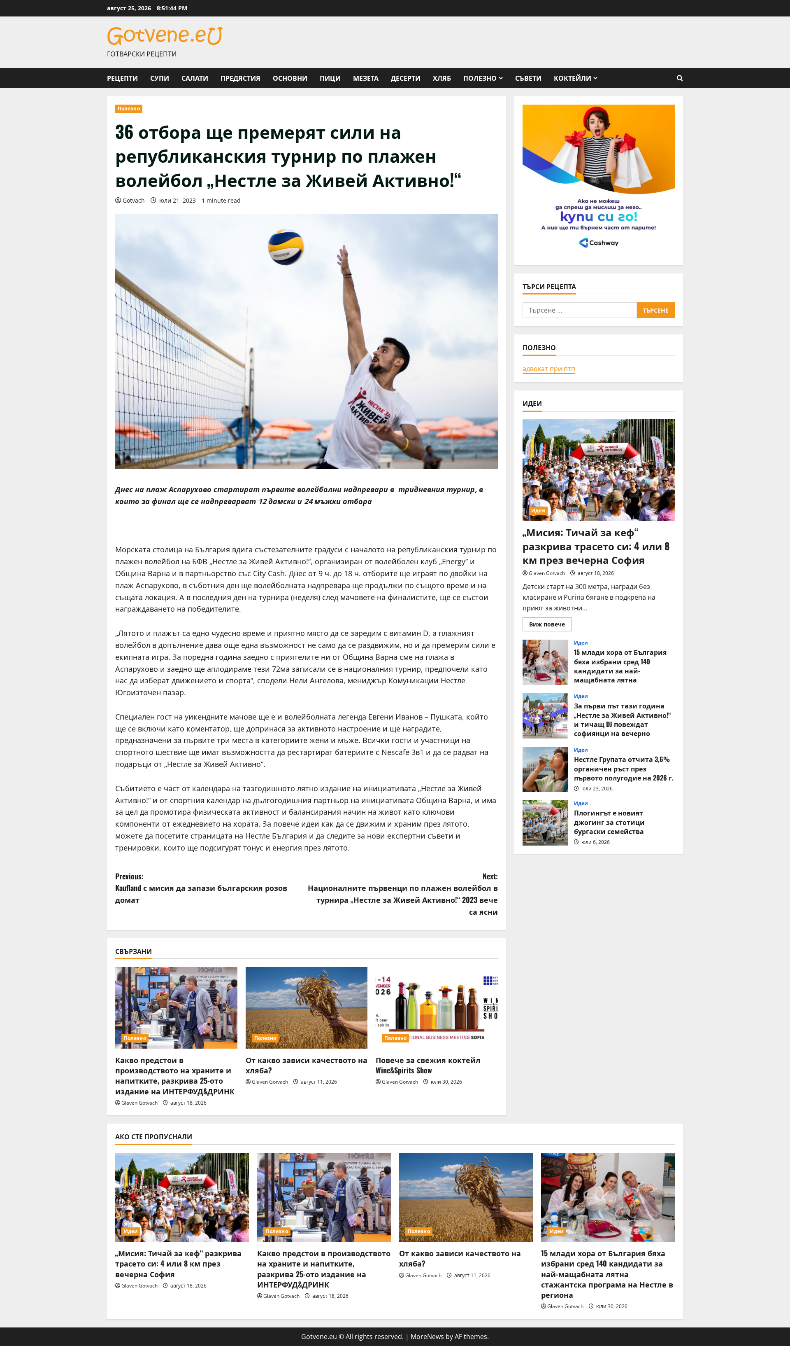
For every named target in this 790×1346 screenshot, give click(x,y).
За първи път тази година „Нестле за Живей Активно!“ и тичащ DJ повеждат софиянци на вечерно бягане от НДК (545, 715)
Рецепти (122, 78)
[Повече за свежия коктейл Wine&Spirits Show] (437, 1008)
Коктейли (572, 78)
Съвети (528, 78)
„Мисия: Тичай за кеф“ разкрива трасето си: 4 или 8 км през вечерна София (596, 545)
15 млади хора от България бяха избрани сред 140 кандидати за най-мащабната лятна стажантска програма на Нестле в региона (545, 662)
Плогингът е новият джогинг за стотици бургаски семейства (545, 823)
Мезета (366, 78)
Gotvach (134, 200)
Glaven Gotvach (139, 1102)
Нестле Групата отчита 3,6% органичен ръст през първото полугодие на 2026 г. (545, 769)
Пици (330, 78)
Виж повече (550, 625)
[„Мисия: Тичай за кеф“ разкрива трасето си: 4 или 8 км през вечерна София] (599, 470)
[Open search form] (680, 78)
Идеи (538, 510)
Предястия (240, 78)
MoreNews (427, 1336)
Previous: (201, 888)
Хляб (442, 78)
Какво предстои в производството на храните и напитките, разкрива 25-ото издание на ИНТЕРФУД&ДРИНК (175, 1075)
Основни (290, 78)
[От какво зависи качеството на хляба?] (307, 1008)
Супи (159, 78)
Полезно (480, 78)
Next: (403, 894)
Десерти (406, 78)
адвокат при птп (549, 368)
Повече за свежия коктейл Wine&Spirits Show (428, 1064)
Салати (194, 78)
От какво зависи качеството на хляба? (306, 1064)
